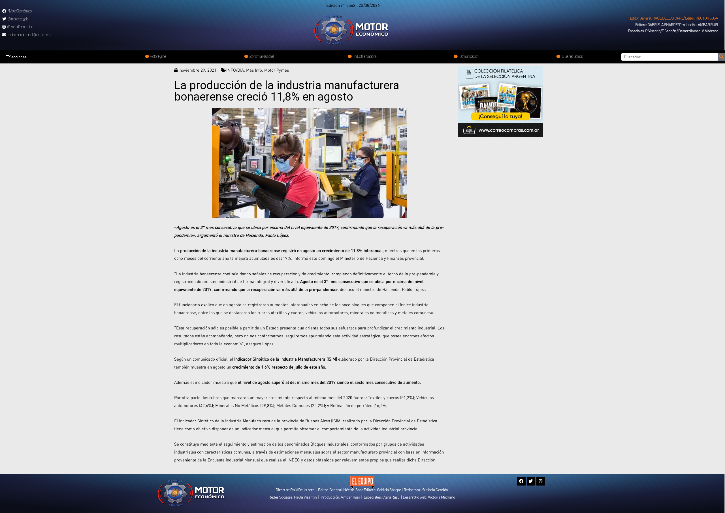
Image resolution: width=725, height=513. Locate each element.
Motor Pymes (276, 70)
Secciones (18, 56)
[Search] (721, 57)
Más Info (254, 70)
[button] (674, 18)
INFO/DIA (235, 70)
